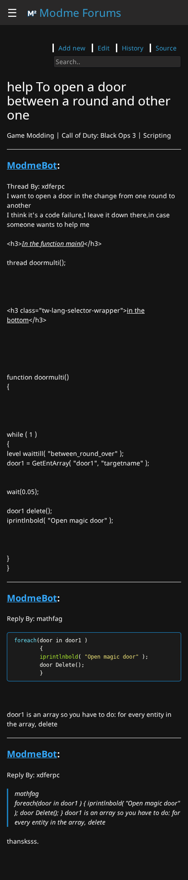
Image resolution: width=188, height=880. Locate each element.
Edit (104, 48)
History (132, 48)
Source (166, 48)
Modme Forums (79, 12)
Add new (71, 48)
